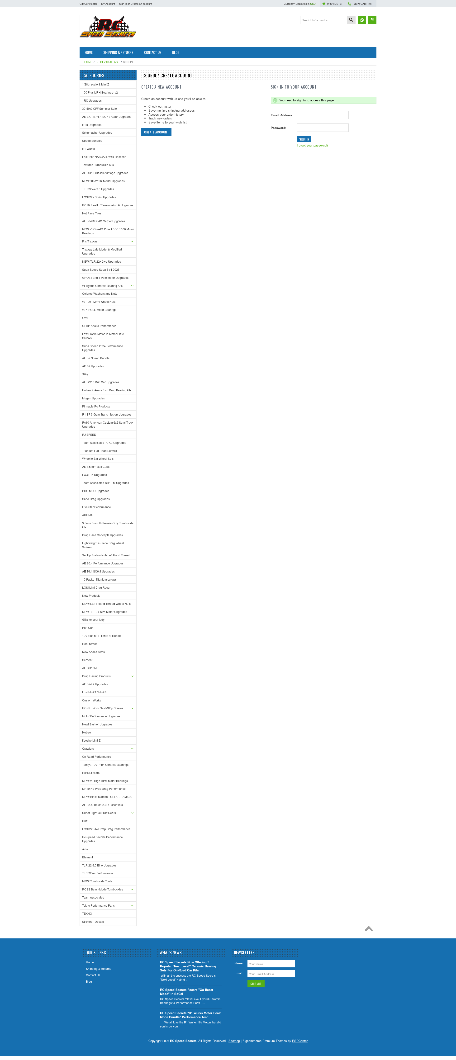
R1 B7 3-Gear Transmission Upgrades (106, 414)
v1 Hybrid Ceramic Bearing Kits (102, 286)
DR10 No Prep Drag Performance (104, 788)
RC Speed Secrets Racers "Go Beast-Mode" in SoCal (187, 992)
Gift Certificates (89, 3)
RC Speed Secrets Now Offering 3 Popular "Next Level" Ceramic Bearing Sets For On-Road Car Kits (188, 966)
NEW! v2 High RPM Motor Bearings (105, 781)
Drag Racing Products (96, 676)
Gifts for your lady (93, 619)
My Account (108, 3)
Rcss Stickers (91, 773)
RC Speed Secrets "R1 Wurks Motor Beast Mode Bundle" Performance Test (190, 1015)
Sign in (123, 3)
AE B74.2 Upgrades (95, 684)
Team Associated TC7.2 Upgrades (104, 442)
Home (88, 62)
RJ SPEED (89, 434)
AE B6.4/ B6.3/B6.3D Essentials (102, 805)
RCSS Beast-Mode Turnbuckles (102, 889)
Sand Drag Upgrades (96, 499)
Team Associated (93, 897)
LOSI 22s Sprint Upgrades (99, 197)
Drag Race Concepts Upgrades (102, 535)
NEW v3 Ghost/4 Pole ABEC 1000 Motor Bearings (108, 231)
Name (238, 963)
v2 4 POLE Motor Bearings (99, 310)
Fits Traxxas (89, 241)
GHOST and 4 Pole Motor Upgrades (105, 277)
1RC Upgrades (92, 100)
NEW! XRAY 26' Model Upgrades (103, 181)
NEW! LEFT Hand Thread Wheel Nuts (106, 603)
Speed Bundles (92, 140)
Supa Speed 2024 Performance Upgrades (102, 348)
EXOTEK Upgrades (94, 475)
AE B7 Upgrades (93, 366)
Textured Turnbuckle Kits (98, 165)
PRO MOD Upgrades (95, 491)
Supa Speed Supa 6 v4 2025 (100, 269)
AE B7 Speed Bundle (95, 358)
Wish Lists (334, 3)
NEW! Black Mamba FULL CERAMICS (107, 797)
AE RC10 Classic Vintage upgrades (105, 173)
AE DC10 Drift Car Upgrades (100, 382)
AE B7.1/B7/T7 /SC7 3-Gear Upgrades (106, 116)
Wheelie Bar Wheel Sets (98, 458)
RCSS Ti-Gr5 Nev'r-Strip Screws (102, 708)
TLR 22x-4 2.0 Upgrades (98, 189)
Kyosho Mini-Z (91, 740)
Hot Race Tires (91, 213)
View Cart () (362, 3)
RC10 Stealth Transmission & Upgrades (107, 205)
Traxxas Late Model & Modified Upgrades (102, 251)
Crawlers (88, 748)
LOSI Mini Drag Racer (96, 587)
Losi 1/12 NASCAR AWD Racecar (104, 157)
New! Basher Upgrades (97, 724)
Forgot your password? (312, 145)
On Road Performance (96, 756)
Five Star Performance (96, 507)
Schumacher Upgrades (97, 132)
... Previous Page (107, 62)
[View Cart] (372, 20)
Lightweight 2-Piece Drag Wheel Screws (103, 545)
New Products (91, 595)
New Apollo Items (93, 652)
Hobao (86, 732)
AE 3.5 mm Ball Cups (95, 466)
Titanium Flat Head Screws (99, 451)
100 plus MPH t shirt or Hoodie (102, 636)
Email (238, 973)
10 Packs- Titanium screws (99, 579)
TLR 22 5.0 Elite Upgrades (99, 865)
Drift (84, 821)
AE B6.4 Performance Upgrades (103, 563)
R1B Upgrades (91, 125)
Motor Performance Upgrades (101, 716)
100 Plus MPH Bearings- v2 (100, 92)
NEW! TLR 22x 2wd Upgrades (101, 261)
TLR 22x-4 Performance (97, 873)
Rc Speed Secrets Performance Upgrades (102, 839)
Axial (85, 849)
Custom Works (91, 700)
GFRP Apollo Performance (99, 326)
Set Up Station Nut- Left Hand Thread (106, 555)
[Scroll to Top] (370, 930)
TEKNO (87, 913)
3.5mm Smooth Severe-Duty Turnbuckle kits (107, 525)
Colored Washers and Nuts (99, 293)
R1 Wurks (88, 149)
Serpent (87, 660)
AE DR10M (89, 668)
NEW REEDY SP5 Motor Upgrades (104, 612)
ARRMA (87, 515)
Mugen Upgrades (93, 398)
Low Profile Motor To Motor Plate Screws (103, 336)
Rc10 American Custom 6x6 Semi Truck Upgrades (107, 424)
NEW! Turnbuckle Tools (97, 881)
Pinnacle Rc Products (96, 406)
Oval (85, 318)
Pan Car (87, 627)
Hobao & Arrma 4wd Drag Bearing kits (106, 390)
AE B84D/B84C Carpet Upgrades (103, 221)
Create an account (141, 3)
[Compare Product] (362, 20)
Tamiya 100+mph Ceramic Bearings (105, 764)
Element (87, 857)
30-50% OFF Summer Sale (99, 108)
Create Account (156, 131)
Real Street (89, 644)
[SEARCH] (351, 20)
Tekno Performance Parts (98, 905)
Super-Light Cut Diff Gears (99, 813)
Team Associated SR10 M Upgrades (105, 483)
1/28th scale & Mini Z (95, 84)
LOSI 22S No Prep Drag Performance (106, 829)
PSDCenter (300, 1040)
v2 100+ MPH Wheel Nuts (98, 301)
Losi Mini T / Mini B (94, 692)
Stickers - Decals (93, 921)
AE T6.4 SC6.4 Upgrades (98, 571)
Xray (85, 374)
